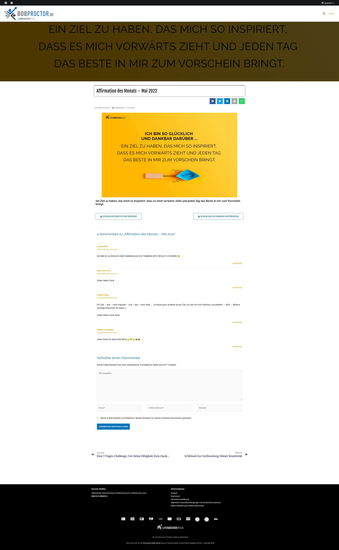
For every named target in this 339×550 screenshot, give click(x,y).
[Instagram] (11, 3)
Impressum (175, 496)
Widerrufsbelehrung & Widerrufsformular (187, 506)
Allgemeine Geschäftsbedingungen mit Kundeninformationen (196, 502)
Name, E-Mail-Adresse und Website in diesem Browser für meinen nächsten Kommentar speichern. (146, 418)
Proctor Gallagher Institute (193, 543)
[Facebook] (6, 3)
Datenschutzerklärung (180, 499)
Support (174, 493)
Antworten (237, 263)
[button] (324, 13)
